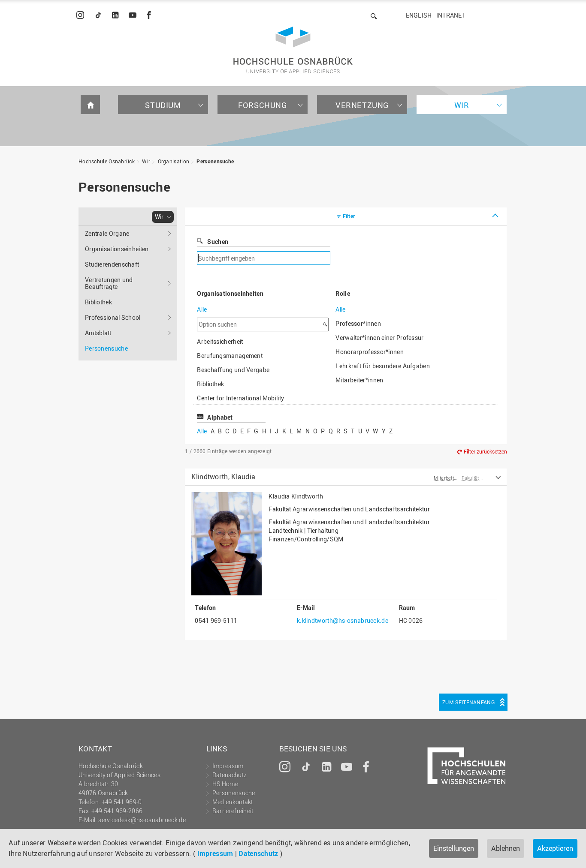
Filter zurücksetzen (485, 451)
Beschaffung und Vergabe (233, 370)
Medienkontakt (232, 802)
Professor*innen (358, 323)
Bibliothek (98, 302)
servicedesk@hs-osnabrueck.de (141, 820)
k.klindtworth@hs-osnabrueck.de (342, 620)
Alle (202, 309)
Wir (461, 105)
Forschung (262, 105)
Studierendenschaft (112, 264)
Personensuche (215, 161)
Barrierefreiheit (233, 811)
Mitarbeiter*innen (359, 380)
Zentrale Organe (107, 233)
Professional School (113, 317)
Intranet (450, 15)
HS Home (225, 784)
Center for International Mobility (240, 398)
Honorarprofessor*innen (369, 352)
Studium (163, 105)
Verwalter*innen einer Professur (379, 337)
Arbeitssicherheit (220, 341)
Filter (349, 216)
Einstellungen (453, 848)
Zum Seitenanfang (468, 702)
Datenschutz (258, 853)
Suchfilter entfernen (392, 258)
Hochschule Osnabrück (107, 161)
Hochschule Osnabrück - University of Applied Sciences (293, 50)
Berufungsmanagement (230, 355)
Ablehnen (505, 848)
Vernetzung (362, 105)
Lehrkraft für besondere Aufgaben (382, 366)
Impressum (215, 853)
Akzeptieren (555, 848)
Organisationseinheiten (117, 249)
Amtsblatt (98, 333)
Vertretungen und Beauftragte (109, 283)
